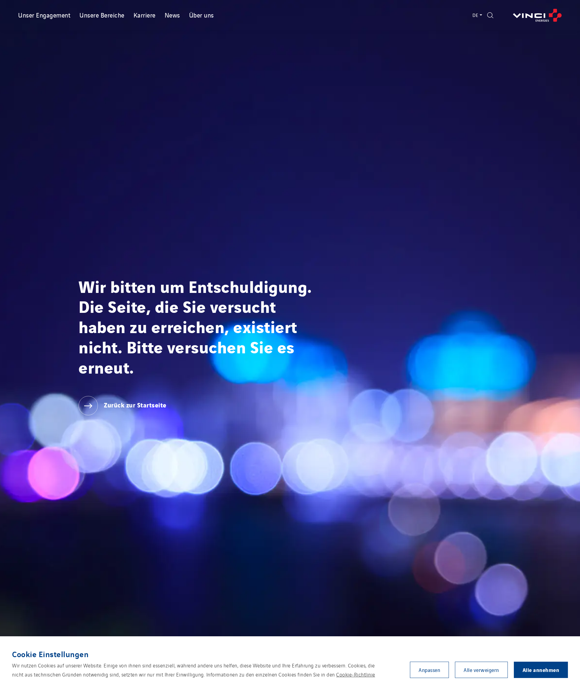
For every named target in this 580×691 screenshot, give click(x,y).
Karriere (145, 14)
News (172, 14)
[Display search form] (490, 15)
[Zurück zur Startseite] (537, 15)
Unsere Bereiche (101, 14)
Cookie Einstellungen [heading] (50, 653)
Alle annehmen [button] (541, 669)
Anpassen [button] (429, 669)
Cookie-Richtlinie (355, 674)
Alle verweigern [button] (481, 669)
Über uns (201, 14)
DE (475, 15)
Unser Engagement (44, 14)
